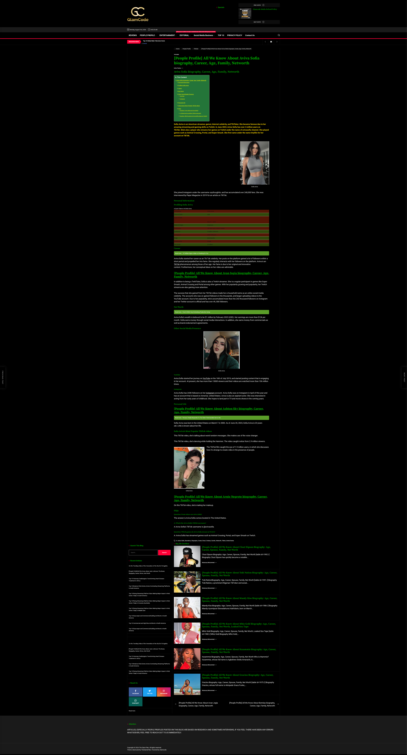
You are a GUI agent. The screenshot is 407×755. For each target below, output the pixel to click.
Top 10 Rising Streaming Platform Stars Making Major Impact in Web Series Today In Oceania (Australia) (149, 602)
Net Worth (181, 91)
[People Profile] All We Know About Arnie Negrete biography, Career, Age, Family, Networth (220, 498)
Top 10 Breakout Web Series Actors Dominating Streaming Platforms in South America (149, 587)
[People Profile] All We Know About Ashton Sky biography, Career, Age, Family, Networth (219, 410)
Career (180, 88)
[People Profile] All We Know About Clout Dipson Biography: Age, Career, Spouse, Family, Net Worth (236, 548)
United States (230, 540)
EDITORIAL (184, 35)
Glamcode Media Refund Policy (265, 9)
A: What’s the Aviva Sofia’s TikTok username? (190, 113)
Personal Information (183, 82)
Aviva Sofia (181, 540)
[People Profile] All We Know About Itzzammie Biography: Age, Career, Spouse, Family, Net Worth (239, 651)
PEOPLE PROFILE (147, 35)
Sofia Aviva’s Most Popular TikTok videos (189, 105)
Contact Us (250, 35)
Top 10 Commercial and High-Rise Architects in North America (147, 623)
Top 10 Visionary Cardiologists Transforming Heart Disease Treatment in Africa (146, 580)
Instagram (182, 98)
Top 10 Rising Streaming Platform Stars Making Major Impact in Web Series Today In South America (149, 594)
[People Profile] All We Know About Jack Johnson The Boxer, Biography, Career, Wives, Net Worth (147, 572)
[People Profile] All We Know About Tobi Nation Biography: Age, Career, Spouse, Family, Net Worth (239, 574)
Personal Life (181, 102)
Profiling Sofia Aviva (183, 85)
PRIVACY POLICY (234, 35)
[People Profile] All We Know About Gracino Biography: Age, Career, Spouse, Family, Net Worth (237, 676)
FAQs (179, 108)
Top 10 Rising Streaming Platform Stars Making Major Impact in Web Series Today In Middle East (149, 609)
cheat (204, 540)
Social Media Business (203, 35)
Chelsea (208, 540)
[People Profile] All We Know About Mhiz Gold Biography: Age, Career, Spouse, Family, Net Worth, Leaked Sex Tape (239, 625)
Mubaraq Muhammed (208, 562)
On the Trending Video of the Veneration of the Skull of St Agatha (148, 566)
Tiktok (224, 540)
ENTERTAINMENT (169, 34)
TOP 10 (221, 35)
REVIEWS (133, 35)
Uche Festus (177, 68)
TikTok (177, 264)
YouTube (182, 96)
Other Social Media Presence (186, 94)
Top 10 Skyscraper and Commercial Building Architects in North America (148, 630)
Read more (132, 711)
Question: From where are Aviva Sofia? (189, 110)
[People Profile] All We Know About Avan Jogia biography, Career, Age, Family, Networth (221, 275)
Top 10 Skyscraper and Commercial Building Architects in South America (148, 617)
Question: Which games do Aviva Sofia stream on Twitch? (193, 116)
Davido (213, 540)
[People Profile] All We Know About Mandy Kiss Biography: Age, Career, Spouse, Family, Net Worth (239, 599)
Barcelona (188, 540)
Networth (218, 540)
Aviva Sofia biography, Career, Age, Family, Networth (191, 80)
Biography (194, 540)
